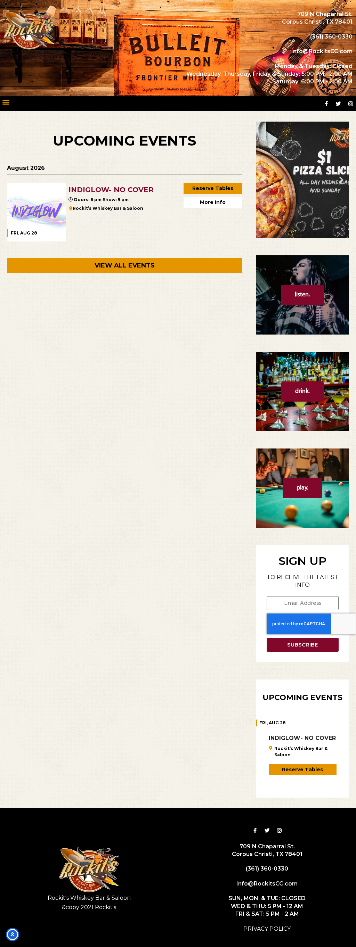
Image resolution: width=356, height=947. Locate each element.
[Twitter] (338, 103)
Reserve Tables (212, 188)
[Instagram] (351, 103)
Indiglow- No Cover (302, 738)
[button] (5, 102)
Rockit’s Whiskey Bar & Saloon (108, 208)
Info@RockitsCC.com (322, 51)
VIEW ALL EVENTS (125, 265)
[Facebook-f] (326, 103)
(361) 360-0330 (331, 36)
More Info (213, 202)
